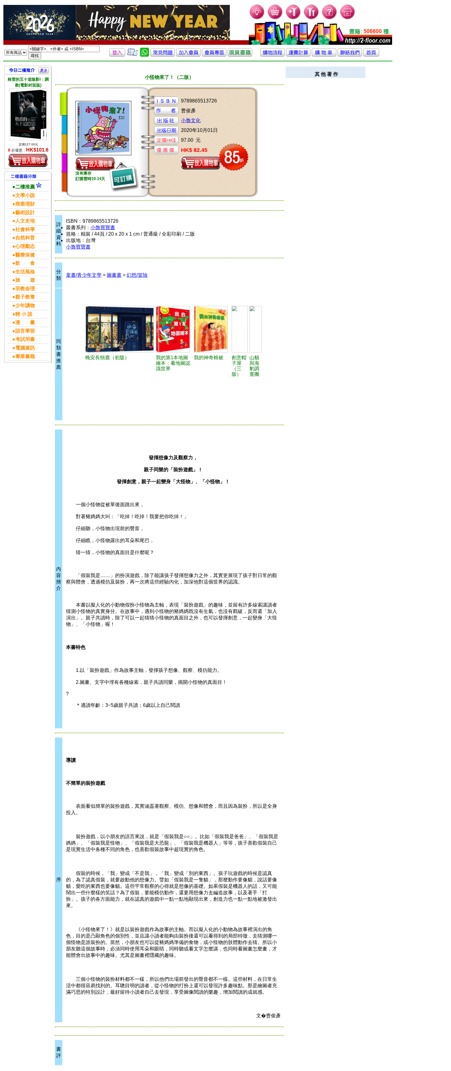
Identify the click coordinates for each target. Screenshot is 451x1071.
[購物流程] (272, 55)
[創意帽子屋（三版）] (240, 329)
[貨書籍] (240, 55)
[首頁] (347, 18)
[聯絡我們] (349, 55)
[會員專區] (214, 55)
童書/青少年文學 (84, 275)
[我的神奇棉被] (212, 329)
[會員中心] (311, 18)
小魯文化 (191, 120)
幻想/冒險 (137, 275)
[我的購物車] (275, 18)
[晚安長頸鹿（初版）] (119, 329)
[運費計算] (298, 55)
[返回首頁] (371, 55)
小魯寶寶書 (103, 227)
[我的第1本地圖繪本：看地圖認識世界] (174, 329)
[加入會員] (293, 18)
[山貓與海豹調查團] (255, 329)
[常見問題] (329, 18)
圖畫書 (114, 275)
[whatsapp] (144, 55)
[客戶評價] (132, 55)
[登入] (117, 55)
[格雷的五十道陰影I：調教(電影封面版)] (28, 114)
